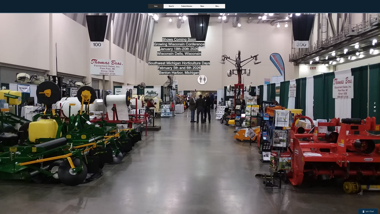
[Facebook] (375, 103)
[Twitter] (375, 107)
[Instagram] (375, 111)
